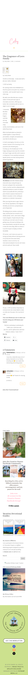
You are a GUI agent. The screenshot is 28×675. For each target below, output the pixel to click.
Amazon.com (7, 552)
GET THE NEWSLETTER (14, 641)
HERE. (20, 596)
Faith (12, 61)
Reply (22, 366)
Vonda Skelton (10, 352)
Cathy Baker (7, 61)
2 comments (17, 61)
